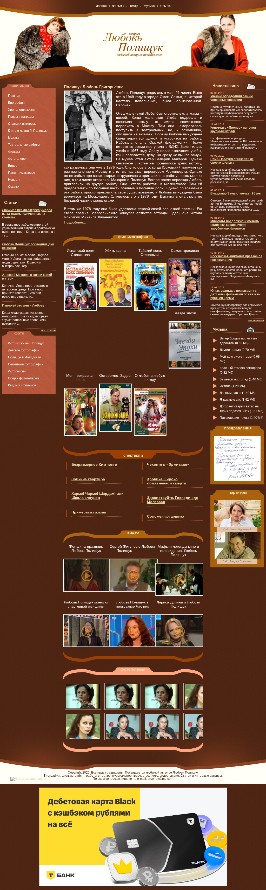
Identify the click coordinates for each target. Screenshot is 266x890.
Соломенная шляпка (165, 516)
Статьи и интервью (22, 124)
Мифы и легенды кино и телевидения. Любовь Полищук (178, 550)
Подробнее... (75, 222)
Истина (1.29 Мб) (232, 386)
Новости (14, 180)
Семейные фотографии (25, 364)
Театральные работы (24, 145)
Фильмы (118, 6)
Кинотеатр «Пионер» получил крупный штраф (233, 129)
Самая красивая (185, 250)
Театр (134, 6)
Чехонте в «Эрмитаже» (168, 464)
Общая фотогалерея (23, 378)
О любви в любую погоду (150, 377)
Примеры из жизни (88, 512)
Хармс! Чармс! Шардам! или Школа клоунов (97, 495)
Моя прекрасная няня (80, 377)
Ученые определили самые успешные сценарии (231, 98)
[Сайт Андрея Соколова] (237, 558)
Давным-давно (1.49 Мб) (238, 393)
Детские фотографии (23, 350)
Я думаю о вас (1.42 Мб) (237, 399)
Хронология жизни (22, 110)
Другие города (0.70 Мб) (237, 350)
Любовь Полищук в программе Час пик (132, 604)
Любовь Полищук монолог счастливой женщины (86, 604)
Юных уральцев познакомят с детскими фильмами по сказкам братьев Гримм (235, 294)
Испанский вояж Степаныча (80, 252)
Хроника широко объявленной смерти (166, 481)
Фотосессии (17, 371)
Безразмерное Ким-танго (94, 464)
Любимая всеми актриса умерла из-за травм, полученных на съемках (27, 213)
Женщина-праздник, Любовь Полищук (86, 548)
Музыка (149, 6)
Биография (16, 103)
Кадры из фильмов (22, 385)
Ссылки (165, 6)
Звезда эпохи (185, 313)
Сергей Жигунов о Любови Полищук (132, 548)
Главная (101, 6)
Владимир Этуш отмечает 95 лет (236, 193)
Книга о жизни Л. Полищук (27, 131)
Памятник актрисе (21, 173)
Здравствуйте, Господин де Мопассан (172, 500)
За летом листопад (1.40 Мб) (241, 379)
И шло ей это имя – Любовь (23, 305)
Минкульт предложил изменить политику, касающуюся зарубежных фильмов (234, 224)
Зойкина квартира (88, 479)
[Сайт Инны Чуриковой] (237, 526)
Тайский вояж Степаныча (150, 252)
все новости (256, 320)
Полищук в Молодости (24, 357)
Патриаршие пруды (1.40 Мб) (241, 418)
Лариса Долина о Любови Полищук (178, 604)
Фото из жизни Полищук (26, 343)
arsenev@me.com (160, 779)
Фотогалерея (18, 159)
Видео (12, 166)
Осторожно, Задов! (115, 375)
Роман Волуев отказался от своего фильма (232, 160)
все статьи (48, 330)
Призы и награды (21, 117)
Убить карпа (115, 250)
